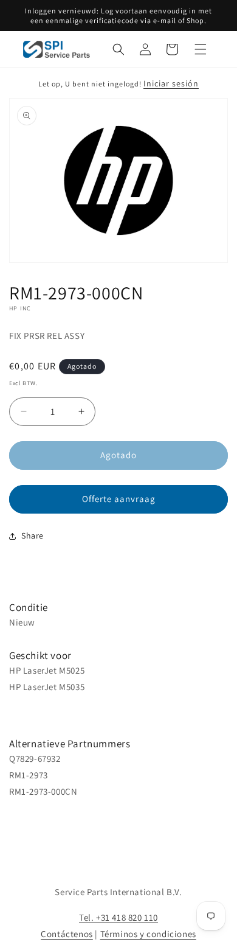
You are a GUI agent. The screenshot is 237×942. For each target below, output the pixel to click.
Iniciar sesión (171, 83)
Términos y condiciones (148, 934)
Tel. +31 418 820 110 (118, 917)
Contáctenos (67, 934)
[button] (118, 49)
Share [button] (32, 535)
